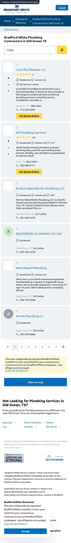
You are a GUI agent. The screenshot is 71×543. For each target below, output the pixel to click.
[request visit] (9, 91)
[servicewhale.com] (54, 458)
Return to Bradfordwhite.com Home (20, 2)
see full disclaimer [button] (17, 370)
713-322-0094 (27, 109)
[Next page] (63, 346)
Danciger (8, 422)
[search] (62, 50)
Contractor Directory (22, 20)
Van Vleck (51, 426)
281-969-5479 (27, 217)
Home (7, 20)
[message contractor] (9, 78)
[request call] (9, 85)
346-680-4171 (27, 165)
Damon (50, 422)
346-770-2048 (27, 299)
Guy (5, 426)
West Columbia (32, 422)
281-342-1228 (27, 251)
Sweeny (28, 426)
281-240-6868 (27, 334)
